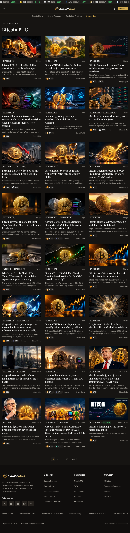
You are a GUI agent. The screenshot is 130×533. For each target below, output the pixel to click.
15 (67, 459)
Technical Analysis (74, 16)
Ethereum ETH (109, 112)
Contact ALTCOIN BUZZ (97, 514)
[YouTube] (11, 503)
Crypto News (37, 16)
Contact (107, 496)
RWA (76, 486)
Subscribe (123, 9)
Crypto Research (54, 16)
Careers (107, 491)
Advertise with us (121, 514)
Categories (91, 16)
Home (4, 24)
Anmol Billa (37, 136)
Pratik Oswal (123, 440)
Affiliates (107, 481)
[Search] (4, 9)
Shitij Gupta (80, 79)
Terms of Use (7, 514)
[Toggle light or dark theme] (115, 9)
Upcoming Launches (52, 501)
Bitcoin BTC (8, 61)
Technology (79, 491)
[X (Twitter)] (4, 503)
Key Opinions (49, 496)
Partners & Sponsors (112, 486)
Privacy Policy (75, 514)
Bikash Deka (123, 130)
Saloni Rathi (37, 79)
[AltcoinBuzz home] (65, 9)
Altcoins (21, 167)
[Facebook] (24, 503)
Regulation (78, 501)
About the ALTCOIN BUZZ (52, 514)
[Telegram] (17, 503)
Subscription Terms (27, 514)
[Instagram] (31, 503)
